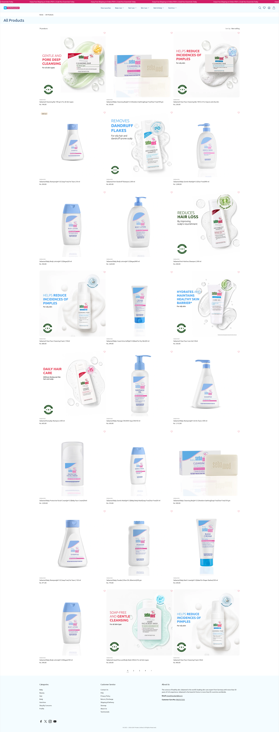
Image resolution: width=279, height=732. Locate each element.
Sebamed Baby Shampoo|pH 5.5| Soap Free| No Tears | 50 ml (59, 182)
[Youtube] (54, 721)
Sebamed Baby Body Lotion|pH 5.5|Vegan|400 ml (123, 261)
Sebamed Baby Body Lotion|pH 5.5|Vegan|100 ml (56, 660)
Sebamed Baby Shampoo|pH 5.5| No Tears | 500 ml (190, 421)
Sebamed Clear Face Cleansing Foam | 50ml (188, 660)
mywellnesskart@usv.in (174, 696)
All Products (49, 15)
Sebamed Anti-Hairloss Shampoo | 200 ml (187, 261)
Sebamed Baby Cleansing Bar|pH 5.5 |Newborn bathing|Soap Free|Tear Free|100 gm (134, 102)
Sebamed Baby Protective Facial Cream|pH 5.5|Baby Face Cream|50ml (63, 500)
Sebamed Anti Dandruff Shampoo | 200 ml (120, 182)
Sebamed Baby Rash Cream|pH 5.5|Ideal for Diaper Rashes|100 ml (195, 580)
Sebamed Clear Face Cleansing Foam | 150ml (54, 341)
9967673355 (180, 700)
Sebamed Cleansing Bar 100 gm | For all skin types (56, 102)
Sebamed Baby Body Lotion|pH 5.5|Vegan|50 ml (55, 261)
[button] (259, 7)
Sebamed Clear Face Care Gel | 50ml (185, 341)
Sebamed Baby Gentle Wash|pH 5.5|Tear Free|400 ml (191, 182)
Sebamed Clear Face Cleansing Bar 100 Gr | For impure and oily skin (196, 102)
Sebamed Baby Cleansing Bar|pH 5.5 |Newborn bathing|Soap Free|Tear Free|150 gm (201, 500)
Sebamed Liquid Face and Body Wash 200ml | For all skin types (127, 660)
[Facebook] (41, 721)
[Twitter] (45, 721)
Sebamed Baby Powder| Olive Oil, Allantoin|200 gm (124, 580)
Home (41, 15)
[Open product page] (72, 64)
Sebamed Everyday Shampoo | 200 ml (52, 421)
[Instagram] (50, 721)
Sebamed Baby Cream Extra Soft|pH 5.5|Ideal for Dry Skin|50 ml (127, 341)
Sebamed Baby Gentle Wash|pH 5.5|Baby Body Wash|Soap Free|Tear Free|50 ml (133, 500)
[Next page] (151, 670)
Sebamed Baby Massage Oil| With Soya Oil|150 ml (123, 421)
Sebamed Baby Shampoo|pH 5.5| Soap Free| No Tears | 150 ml (60, 580)
